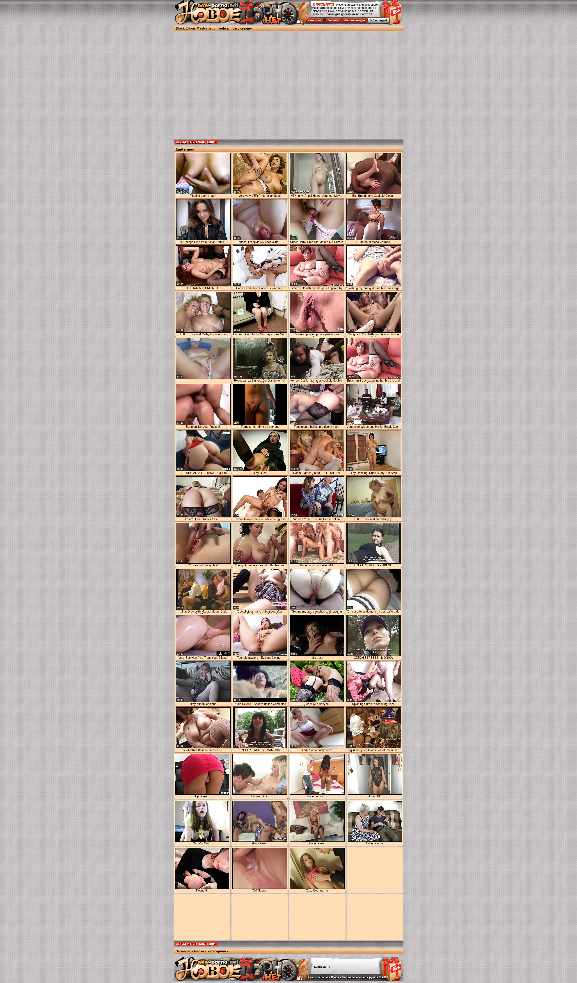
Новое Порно (323, 4)
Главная (333, 20)
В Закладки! (378, 20)
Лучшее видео (354, 20)
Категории (314, 20)
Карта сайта (322, 966)
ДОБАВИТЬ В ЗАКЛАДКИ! (196, 142)
